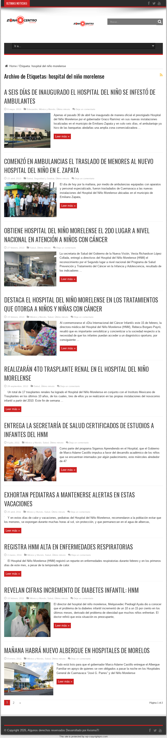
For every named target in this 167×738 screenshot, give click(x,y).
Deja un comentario (85, 109)
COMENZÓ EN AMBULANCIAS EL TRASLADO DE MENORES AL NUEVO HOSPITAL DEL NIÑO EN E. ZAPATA (78, 166)
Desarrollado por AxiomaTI (82, 730)
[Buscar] (159, 22)
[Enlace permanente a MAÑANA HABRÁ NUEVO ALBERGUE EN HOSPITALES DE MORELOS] (28, 694)
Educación (32, 109)
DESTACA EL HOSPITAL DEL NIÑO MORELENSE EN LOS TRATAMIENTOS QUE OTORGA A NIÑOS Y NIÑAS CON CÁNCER (81, 304)
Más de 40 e (39, 3)
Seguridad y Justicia (44, 178)
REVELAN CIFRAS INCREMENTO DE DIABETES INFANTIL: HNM (71, 590)
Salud (30, 178)
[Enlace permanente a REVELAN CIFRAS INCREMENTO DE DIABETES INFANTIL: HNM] (27, 636)
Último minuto (63, 109)
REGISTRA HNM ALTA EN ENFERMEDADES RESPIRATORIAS (68, 546)
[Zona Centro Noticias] (50, 25)
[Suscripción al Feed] (161, 75)
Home (12, 66)
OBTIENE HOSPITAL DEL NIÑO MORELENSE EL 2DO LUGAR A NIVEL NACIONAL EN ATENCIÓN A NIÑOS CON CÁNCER (77, 235)
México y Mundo (47, 109)
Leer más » (62, 136)
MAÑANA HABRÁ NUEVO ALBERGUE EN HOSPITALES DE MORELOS (77, 650)
